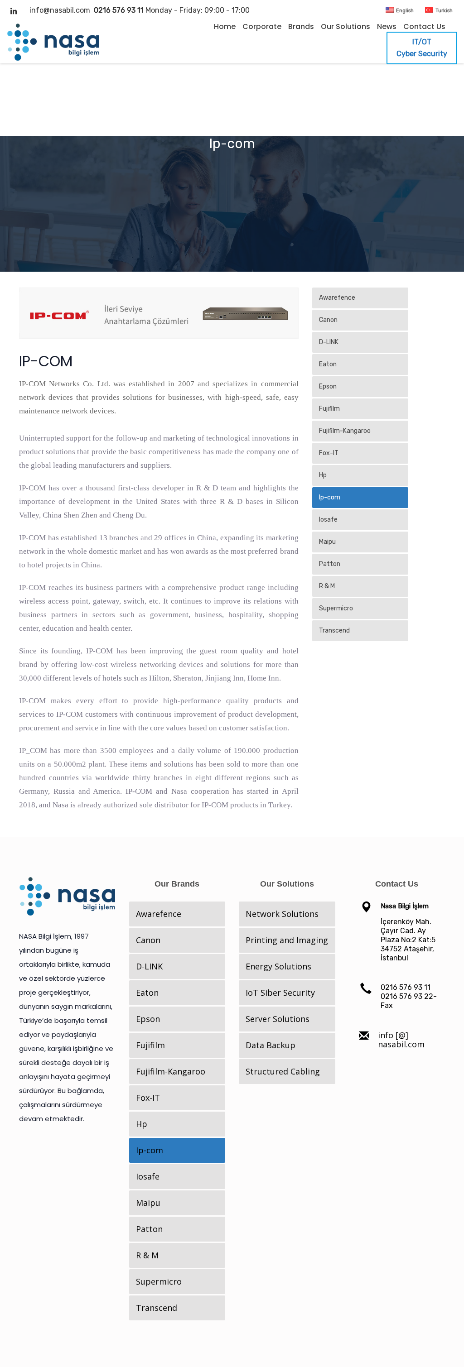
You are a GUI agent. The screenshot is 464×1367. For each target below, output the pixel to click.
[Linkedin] (13, 11)
